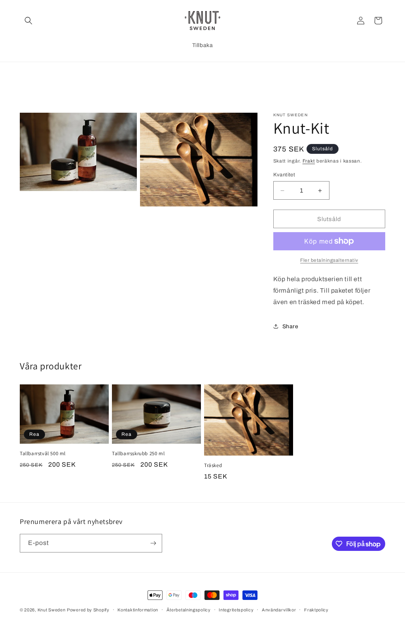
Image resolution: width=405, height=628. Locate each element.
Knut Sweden (52, 609)
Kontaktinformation (137, 609)
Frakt (309, 161)
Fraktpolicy (316, 609)
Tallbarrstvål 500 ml (43, 453)
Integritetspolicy (236, 609)
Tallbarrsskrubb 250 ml (138, 453)
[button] (28, 20)
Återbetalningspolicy (189, 609)
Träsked (213, 465)
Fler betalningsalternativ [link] (329, 260)
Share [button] (290, 326)
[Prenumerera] (153, 543)
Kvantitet (284, 175)
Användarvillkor (279, 609)
